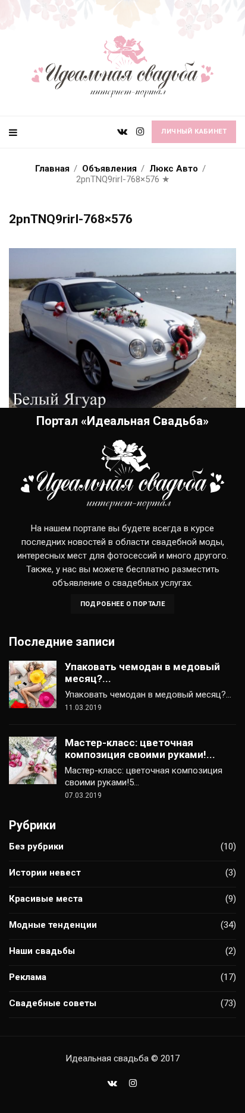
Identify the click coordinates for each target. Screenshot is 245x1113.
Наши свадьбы (42, 951)
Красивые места (46, 898)
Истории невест (45, 872)
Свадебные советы (52, 1003)
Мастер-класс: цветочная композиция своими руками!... (140, 748)
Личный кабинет (194, 131)
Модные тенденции (53, 924)
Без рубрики (36, 846)
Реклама (27, 977)
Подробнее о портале (122, 604)
